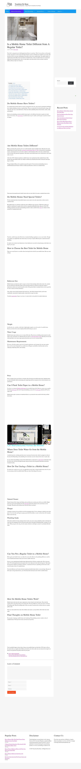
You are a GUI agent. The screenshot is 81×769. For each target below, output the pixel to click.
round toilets (14, 296)
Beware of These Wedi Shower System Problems (17, 654)
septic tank (40, 459)
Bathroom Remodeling (16, 11)
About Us (60, 11)
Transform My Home (21, 4)
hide (14, 83)
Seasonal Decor (40, 11)
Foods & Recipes (51, 11)
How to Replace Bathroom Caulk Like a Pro (14, 753)
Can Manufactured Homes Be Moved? (20, 427)
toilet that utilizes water (36, 336)
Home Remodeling (29, 11)
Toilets (10, 653)
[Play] (47, 436)
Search (58, 80)
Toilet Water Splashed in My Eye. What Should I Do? (18, 656)
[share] (40, 426)
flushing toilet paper (21, 388)
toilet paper (14, 389)
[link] (9, 426)
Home (7, 11)
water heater (20, 115)
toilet (40, 207)
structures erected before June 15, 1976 (30, 150)
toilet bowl (26, 503)
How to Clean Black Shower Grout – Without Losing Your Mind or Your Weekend (64, 123)
